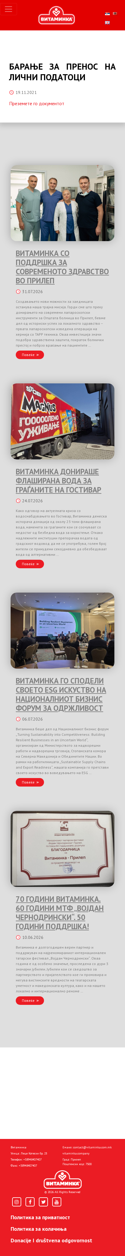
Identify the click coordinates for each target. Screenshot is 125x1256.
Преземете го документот (36, 103)
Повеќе (28, 354)
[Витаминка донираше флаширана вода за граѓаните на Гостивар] (62, 421)
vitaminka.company (76, 1153)
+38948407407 (32, 1159)
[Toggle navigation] (8, 9)
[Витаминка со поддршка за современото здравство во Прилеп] (62, 203)
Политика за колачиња (38, 1228)
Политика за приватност (40, 1217)
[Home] (63, 1179)
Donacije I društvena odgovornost (51, 1240)
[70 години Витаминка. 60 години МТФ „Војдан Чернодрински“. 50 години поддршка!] (62, 849)
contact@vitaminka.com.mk (92, 1147)
